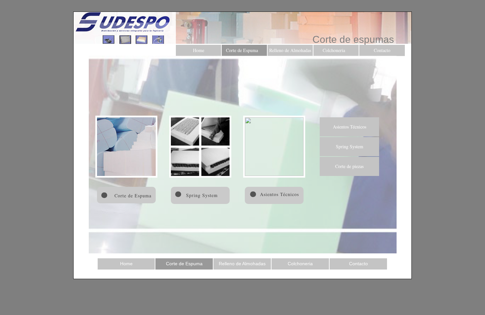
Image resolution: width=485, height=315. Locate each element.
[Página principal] (125, 29)
